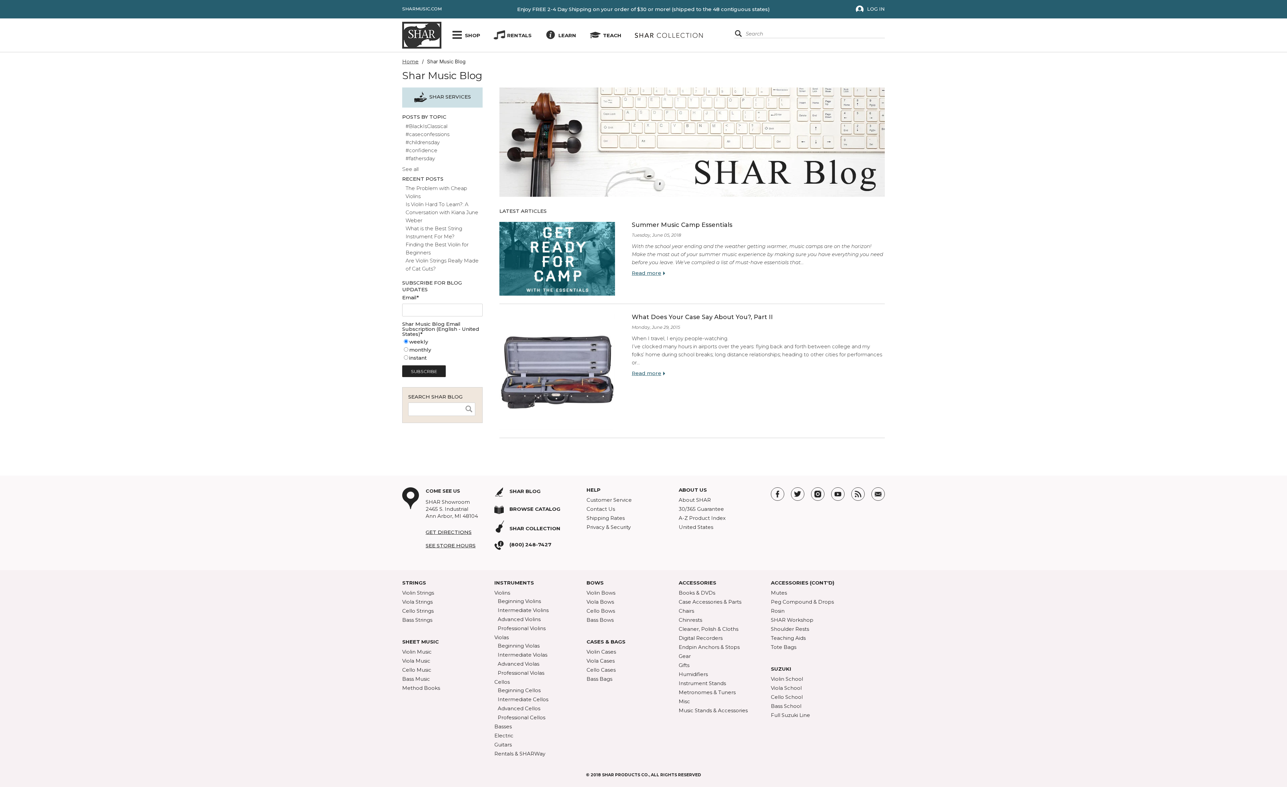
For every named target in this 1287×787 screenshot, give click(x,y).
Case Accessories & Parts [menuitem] (710, 601)
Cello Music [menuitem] (416, 669)
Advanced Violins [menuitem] (519, 619)
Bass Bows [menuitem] (600, 619)
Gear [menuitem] (685, 656)
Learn (567, 35)
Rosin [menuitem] (778, 610)
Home (410, 61)
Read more (646, 273)
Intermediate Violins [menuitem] (523, 610)
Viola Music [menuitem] (416, 660)
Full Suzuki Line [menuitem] (790, 715)
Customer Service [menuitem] (609, 499)
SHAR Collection (534, 528)
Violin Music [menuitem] (417, 651)
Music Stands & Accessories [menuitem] (713, 710)
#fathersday (420, 158)
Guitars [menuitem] (503, 744)
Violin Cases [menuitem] (601, 651)
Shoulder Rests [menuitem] (790, 628)
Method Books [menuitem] (421, 687)
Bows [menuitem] (595, 582)
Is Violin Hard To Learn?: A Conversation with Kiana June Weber (442, 212)
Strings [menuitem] (414, 582)
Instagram (817, 494)
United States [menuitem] (696, 527)
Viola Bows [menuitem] (600, 601)
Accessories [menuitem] (697, 582)
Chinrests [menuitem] (690, 619)
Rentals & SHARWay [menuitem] (519, 753)
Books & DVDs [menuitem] (697, 592)
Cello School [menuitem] (787, 697)
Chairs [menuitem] (686, 610)
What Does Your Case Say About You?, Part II (702, 317)
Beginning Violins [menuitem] (519, 601)
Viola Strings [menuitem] (417, 601)
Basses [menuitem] (503, 726)
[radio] (442, 342)
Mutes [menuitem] (779, 592)
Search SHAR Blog (435, 396)
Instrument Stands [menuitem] (702, 683)
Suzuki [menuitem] (781, 668)
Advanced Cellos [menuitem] (519, 708)
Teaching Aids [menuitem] (788, 638)
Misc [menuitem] (684, 701)
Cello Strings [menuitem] (418, 610)
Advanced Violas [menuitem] (518, 663)
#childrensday (423, 142)
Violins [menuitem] (502, 592)
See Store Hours (451, 545)
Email (878, 494)
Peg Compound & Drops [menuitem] (802, 601)
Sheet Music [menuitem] (420, 641)
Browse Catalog (534, 509)
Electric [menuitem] (503, 735)
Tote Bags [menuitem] (783, 647)
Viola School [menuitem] (786, 687)
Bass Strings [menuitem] (417, 619)
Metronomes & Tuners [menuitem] (707, 692)
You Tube (838, 494)
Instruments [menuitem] (514, 582)
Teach (612, 35)
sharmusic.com (422, 8)
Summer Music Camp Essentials (682, 225)
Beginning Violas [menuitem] (519, 645)
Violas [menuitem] (501, 637)
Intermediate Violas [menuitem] (522, 654)
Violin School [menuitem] (787, 678)
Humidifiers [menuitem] (693, 674)
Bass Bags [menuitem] (599, 678)
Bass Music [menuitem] (416, 678)
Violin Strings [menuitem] (418, 592)
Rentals (519, 35)
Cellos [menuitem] (502, 681)
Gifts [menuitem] (684, 665)
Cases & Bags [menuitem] (606, 641)
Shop (472, 35)
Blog (858, 494)
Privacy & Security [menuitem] (609, 527)
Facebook (777, 494)
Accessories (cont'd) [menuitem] (802, 582)
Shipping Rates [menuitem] (606, 518)
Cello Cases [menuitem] (601, 669)
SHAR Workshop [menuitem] (792, 619)
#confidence (421, 150)
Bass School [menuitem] (786, 706)
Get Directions (449, 532)
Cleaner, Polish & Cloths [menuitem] (708, 628)
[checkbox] (442, 350)
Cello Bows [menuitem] (601, 610)
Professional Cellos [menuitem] (521, 717)
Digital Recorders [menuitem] (701, 638)
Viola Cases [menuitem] (601, 660)
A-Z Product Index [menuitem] (702, 518)
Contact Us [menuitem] (601, 508)
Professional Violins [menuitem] (522, 628)
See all (410, 169)
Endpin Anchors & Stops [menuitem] (709, 647)
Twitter (797, 494)
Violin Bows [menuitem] (601, 592)
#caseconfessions (427, 134)
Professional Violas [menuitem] (521, 672)
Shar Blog (525, 491)
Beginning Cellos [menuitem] (519, 690)
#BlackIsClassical (426, 126)
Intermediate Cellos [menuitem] (523, 699)
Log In (876, 9)
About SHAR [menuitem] (695, 499)
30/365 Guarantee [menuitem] (701, 508)
